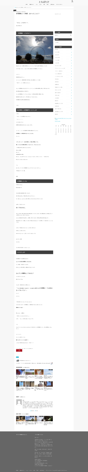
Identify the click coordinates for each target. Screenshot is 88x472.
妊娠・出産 (57, 92)
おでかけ (57, 57)
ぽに (23, 400)
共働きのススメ (31, 4)
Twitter (37, 410)
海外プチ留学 (58, 108)
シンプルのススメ (59, 76)
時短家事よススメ (59, 103)
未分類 (57, 106)
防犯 (56, 114)
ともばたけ (44, 2)
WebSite (32, 410)
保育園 (57, 84)
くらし (37, 4)
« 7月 (56, 134)
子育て (48, 4)
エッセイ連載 (58, 73)
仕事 (44, 4)
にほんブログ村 (57, 121)
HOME (27, 4)
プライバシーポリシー (59, 4)
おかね (57, 54)
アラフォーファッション (60, 68)
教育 (56, 100)
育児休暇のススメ (59, 111)
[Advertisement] (63, 22)
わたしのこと (58, 65)
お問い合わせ (52, 4)
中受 (56, 79)
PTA (56, 49)
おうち (40, 4)
